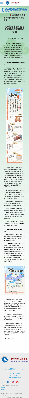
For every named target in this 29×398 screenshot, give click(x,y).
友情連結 (3, 387)
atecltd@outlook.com (16, 377)
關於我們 (3, 389)
